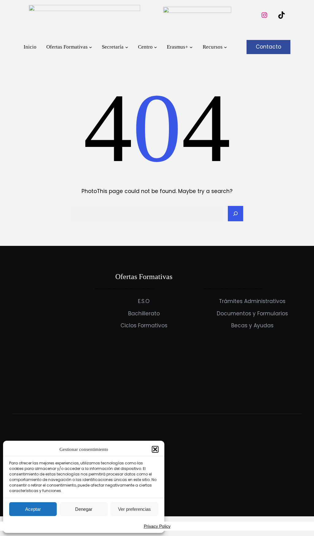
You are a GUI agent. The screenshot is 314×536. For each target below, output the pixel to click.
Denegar (83, 509)
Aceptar (33, 509)
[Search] (235, 213)
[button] (155, 449)
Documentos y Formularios (252, 313)
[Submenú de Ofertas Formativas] (90, 47)
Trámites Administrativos (252, 301)
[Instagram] (264, 15)
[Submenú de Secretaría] (126, 47)
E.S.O (144, 301)
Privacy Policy (157, 526)
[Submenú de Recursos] (225, 47)
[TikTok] (281, 15)
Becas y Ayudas (252, 325)
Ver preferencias (134, 509)
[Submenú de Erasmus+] (191, 47)
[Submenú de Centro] (155, 47)
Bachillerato (144, 313)
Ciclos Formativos (144, 325)
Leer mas (24, 388)
